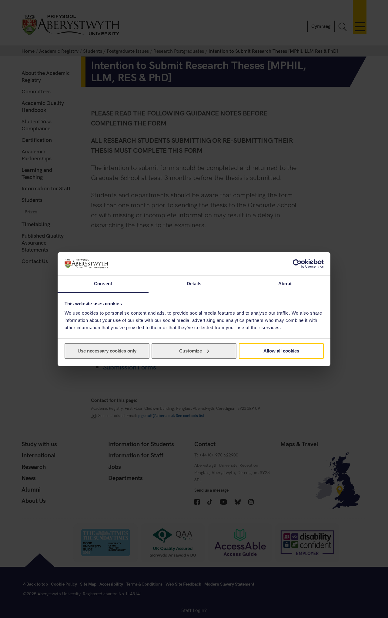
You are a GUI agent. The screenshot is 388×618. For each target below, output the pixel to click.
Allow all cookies (281, 350)
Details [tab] (194, 283)
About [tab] (285, 283)
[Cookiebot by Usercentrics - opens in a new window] (297, 263)
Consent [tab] (103, 283)
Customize (190, 350)
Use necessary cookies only (107, 350)
